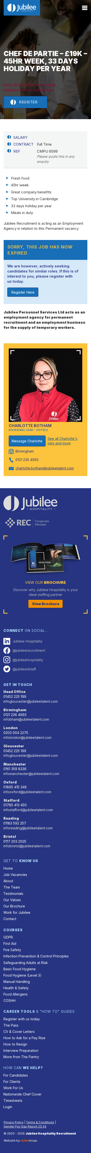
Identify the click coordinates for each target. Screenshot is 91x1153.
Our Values (12, 900)
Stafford (11, 800)
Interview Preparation (20, 1050)
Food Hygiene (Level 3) (22, 975)
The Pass (10, 1025)
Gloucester (13, 746)
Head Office (14, 692)
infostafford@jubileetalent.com (28, 810)
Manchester (14, 764)
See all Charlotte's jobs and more (62, 440)
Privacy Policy (14, 1122)
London (10, 728)
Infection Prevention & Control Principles (36, 956)
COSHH (9, 1000)
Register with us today (21, 1019)
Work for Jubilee (16, 912)
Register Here (22, 292)
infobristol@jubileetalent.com (26, 846)
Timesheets (12, 1100)
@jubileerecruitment (29, 650)
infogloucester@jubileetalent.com (30, 701)
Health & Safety (16, 988)
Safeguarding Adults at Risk (25, 963)
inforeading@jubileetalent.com (28, 828)
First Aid (9, 943)
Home (8, 868)
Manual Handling (16, 982)
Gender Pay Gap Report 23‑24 (25, 1126)
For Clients (11, 1081)
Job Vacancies (15, 875)
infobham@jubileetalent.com (26, 719)
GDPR (8, 937)
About (8, 881)
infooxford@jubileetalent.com (27, 792)
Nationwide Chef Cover (22, 1094)
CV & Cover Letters (19, 1031)
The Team (11, 887)
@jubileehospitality (28, 660)
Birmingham (14, 710)
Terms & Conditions (40, 1122)
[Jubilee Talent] (22, 8)
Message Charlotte (27, 441)
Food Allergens (15, 994)
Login (7, 1107)
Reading (11, 818)
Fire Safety (12, 950)
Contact (9, 919)
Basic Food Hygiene (19, 969)
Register (28, 102)
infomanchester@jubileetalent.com (31, 774)
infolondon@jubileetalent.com (27, 737)
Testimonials (13, 893)
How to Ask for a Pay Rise (24, 1038)
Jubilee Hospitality (27, 641)
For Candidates (15, 1075)
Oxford (10, 782)
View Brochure (45, 604)
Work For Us (13, 1088)
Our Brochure (14, 906)
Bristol (9, 836)
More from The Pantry (21, 1057)
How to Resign (15, 1044)
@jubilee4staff (24, 669)
